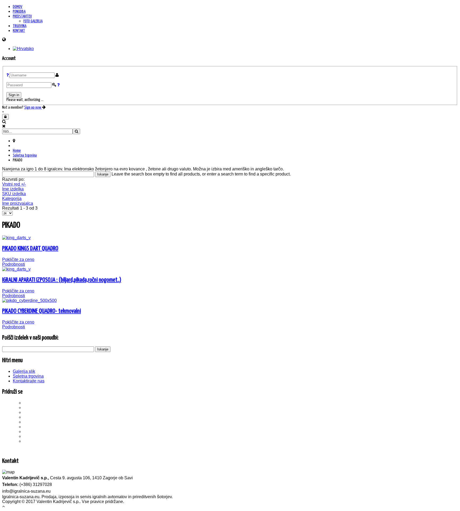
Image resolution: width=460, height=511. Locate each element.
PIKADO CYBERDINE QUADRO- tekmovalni (41, 311)
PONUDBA (19, 12)
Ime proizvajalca (17, 203)
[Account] (5, 117)
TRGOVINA (19, 26)
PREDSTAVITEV (22, 16)
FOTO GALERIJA (33, 21)
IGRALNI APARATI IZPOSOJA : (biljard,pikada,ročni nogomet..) (61, 280)
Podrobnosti (13, 264)
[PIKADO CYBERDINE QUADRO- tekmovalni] (29, 300)
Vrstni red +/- (14, 184)
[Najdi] (76, 131)
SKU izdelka (14, 193)
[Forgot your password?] (58, 85)
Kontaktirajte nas (28, 381)
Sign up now (33, 107)
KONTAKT (19, 31)
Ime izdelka (13, 189)
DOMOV (17, 7)
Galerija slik (24, 371)
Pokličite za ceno (18, 259)
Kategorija (12, 198)
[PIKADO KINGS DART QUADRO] (16, 237)
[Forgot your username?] (8, 75)
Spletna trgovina (25, 155)
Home (17, 151)
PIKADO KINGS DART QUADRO (30, 249)
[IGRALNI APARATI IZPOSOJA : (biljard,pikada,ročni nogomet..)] (16, 269)
